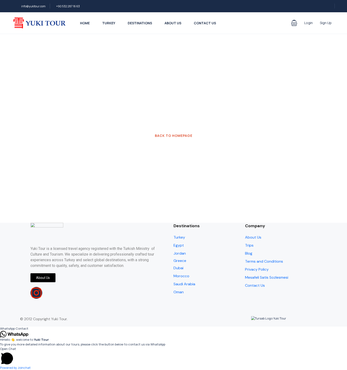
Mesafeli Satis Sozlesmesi (266, 277)
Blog (248, 253)
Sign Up (326, 23)
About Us (173, 23)
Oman (179, 292)
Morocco (181, 275)
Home (85, 23)
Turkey (108, 23)
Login (308, 23)
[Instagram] (36, 293)
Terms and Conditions (264, 261)
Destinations (140, 23)
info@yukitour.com (33, 6)
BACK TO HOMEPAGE (173, 135)
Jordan (180, 253)
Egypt (179, 245)
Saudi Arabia (184, 284)
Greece (180, 260)
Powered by (15, 368)
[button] (294, 23)
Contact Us (205, 23)
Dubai (178, 267)
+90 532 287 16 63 (68, 6)
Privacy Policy (257, 269)
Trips (249, 245)
